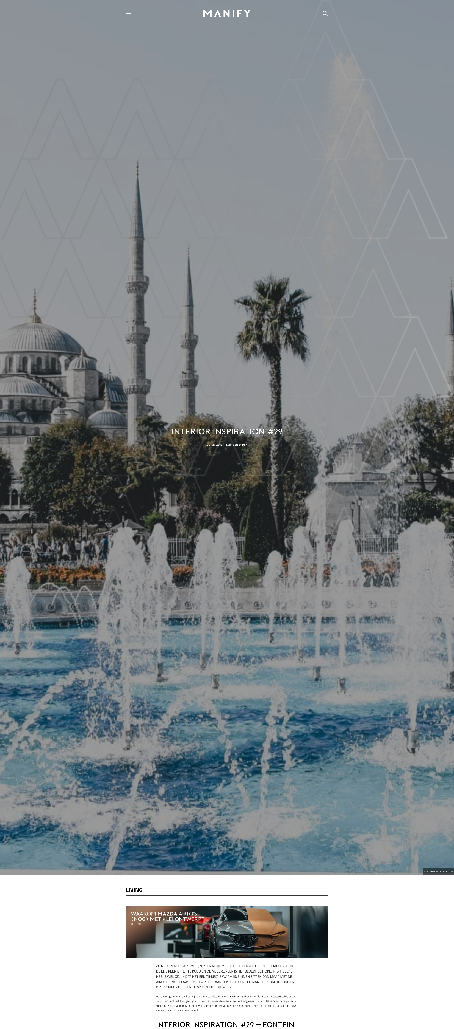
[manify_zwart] (227, 13)
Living (134, 889)
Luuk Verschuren (236, 444)
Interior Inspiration (241, 996)
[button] (128, 13)
